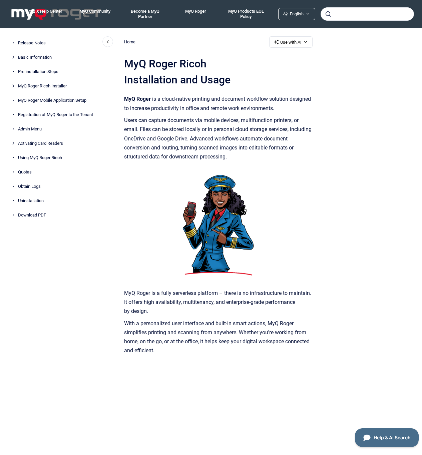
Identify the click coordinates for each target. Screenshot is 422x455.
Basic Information (35, 57)
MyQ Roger (195, 11)
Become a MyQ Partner (145, 14)
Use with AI (291, 42)
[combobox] (367, 14)
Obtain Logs (29, 186)
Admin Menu (30, 128)
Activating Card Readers (40, 143)
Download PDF (32, 214)
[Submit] (328, 14)
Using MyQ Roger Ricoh (40, 157)
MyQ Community (94, 11)
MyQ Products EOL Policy (246, 14)
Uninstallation (31, 200)
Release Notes (32, 42)
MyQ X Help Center (44, 11)
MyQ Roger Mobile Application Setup (52, 100)
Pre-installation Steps (38, 71)
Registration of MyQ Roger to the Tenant (55, 114)
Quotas (25, 171)
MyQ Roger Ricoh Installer (42, 85)
